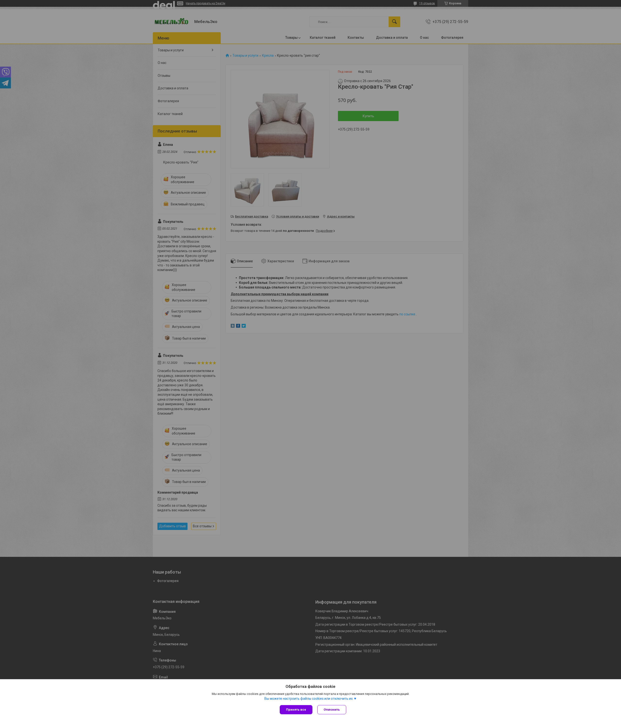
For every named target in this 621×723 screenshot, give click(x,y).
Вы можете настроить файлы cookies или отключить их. (308, 698)
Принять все (296, 709)
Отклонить (332, 709)
